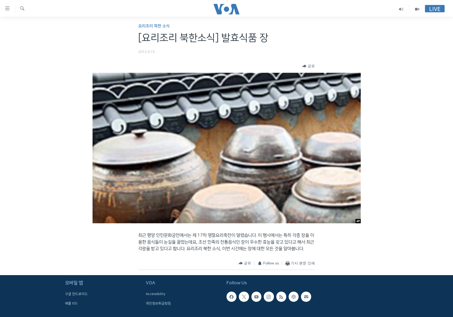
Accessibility (155, 294)
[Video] (417, 9)
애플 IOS (71, 303)
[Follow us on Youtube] (256, 297)
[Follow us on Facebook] (231, 297)
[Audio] (401, 9)
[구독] (306, 297)
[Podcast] (294, 297)
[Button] (308, 66)
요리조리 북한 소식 (154, 26)
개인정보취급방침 (158, 303)
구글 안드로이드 (76, 294)
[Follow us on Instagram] (269, 297)
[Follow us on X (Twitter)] (244, 297)
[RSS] (281, 297)
